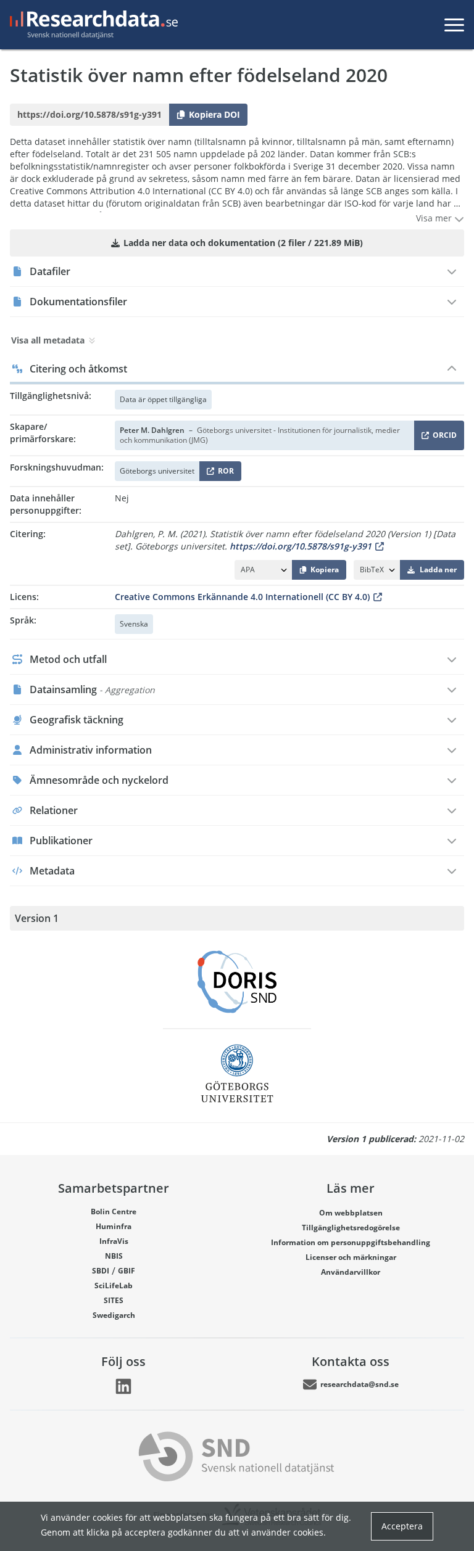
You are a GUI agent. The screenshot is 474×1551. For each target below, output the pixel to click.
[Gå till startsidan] (91, 24)
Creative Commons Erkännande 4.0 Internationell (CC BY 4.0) (242, 597)
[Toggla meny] (454, 24)
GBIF (126, 1270)
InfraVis (113, 1241)
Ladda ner (438, 569)
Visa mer (435, 218)
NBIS (114, 1256)
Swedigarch (114, 1315)
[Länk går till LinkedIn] (123, 1386)
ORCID (442, 437)
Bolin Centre (113, 1211)
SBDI (100, 1270)
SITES (113, 1300)
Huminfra (113, 1226)
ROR (223, 473)
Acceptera (402, 1526)
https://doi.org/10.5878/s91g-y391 (301, 546)
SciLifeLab (113, 1285)
